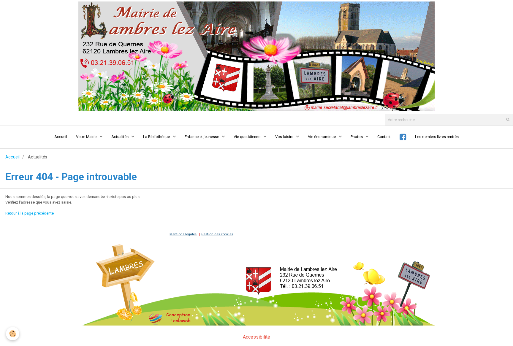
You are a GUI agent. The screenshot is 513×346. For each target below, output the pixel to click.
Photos (357, 136)
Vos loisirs (284, 136)
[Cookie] (12, 333)
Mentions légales (183, 234)
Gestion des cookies (217, 234)
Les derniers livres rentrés (437, 136)
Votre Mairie (86, 136)
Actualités (120, 136)
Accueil (60, 136)
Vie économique (322, 136)
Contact (384, 136)
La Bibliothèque (157, 136)
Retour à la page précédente (29, 213)
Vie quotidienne (247, 136)
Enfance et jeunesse (202, 136)
